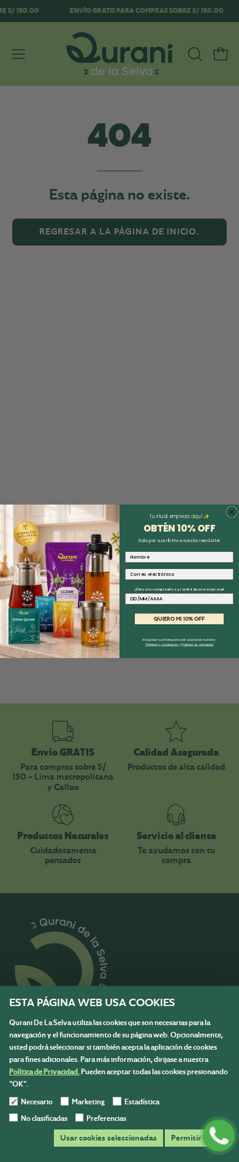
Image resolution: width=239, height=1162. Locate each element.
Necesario (37, 1102)
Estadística (141, 1102)
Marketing (88, 1102)
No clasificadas (44, 1118)
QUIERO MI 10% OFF (179, 618)
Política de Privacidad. (44, 1072)
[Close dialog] (232, 512)
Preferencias (106, 1118)
